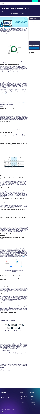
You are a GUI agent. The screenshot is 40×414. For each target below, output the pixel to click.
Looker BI (22, 402)
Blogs (31, 399)
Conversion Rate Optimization (23, 400)
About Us (32, 394)
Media (22, 404)
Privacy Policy (33, 404)
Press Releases (33, 402)
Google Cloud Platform (24, 394)
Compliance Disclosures (34, 405)
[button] (29, 52)
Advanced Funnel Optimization (23, 398)
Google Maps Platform (24, 396)
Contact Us (32, 396)
